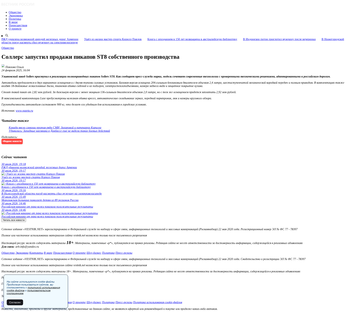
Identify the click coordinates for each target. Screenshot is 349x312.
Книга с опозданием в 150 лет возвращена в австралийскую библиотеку (192, 39)
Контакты (36, 252)
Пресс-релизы (123, 252)
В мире (48, 252)
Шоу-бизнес (94, 252)
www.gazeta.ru (24, 110)
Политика (108, 252)
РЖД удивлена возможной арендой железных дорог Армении (39, 39)
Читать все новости (14, 220)
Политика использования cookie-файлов (157, 302)
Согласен (15, 302)
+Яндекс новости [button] (12, 141)
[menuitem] (178, 12)
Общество (8, 252)
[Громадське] (174, 4)
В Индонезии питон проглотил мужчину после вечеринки (279, 39)
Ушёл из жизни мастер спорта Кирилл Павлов (113, 39)
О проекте (79, 252)
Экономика (22, 252)
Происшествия (62, 252)
